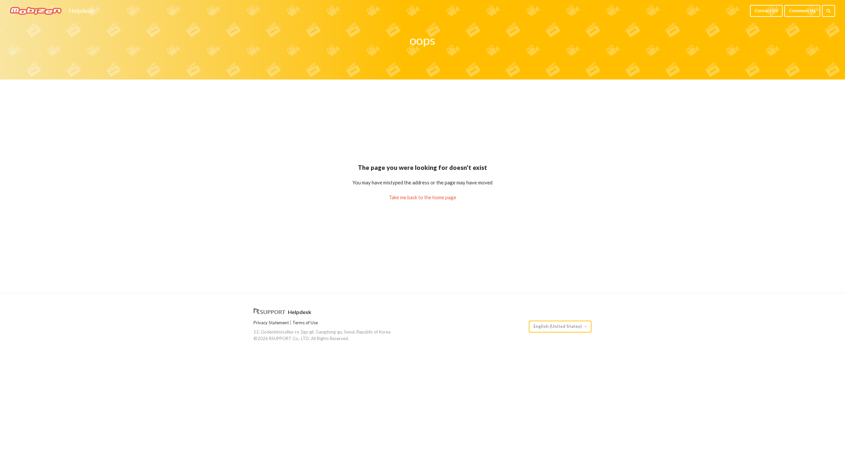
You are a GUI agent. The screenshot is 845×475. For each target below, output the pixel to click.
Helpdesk (81, 11)
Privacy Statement (271, 322)
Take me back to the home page (422, 197)
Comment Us (802, 10)
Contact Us (766, 10)
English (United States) (558, 326)
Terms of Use (305, 322)
